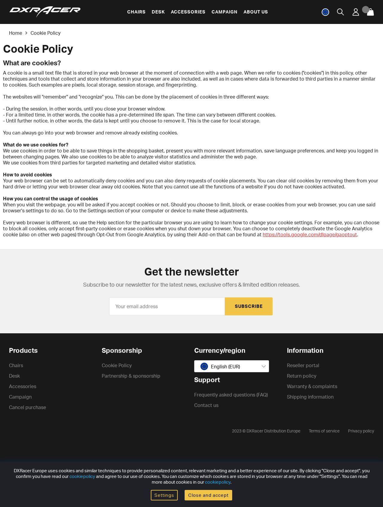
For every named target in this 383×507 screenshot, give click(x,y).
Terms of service (324, 430)
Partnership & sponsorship (131, 376)
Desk (158, 12)
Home (15, 33)
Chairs (136, 12)
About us (256, 12)
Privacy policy (361, 430)
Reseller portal (303, 365)
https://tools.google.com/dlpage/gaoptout (310, 234)
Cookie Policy (45, 33)
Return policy (301, 376)
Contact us (206, 405)
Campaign (225, 12)
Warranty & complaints (312, 386)
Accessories (188, 12)
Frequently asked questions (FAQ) (231, 395)
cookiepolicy (82, 476)
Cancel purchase (27, 407)
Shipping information (310, 397)
